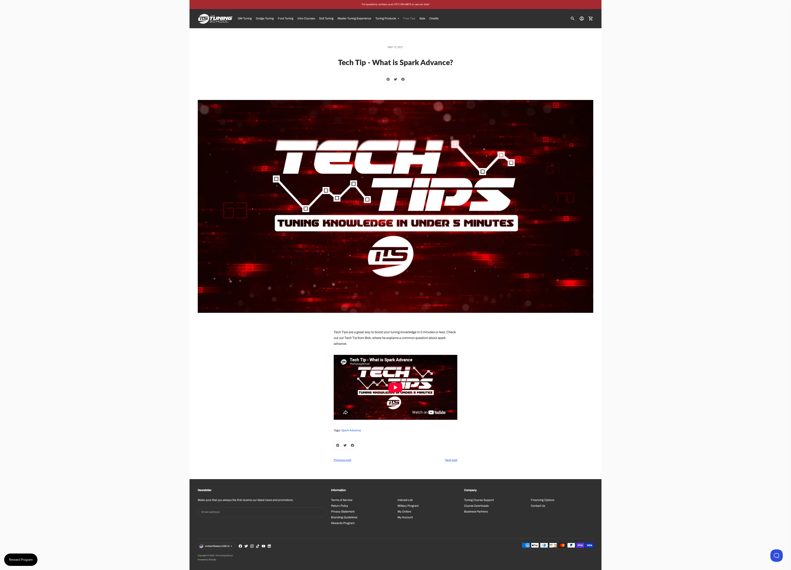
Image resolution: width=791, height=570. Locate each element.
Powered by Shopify (207, 559)
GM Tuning (245, 18)
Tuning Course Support (479, 500)
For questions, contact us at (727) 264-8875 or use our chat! (395, 4)
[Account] (581, 18)
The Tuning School (224, 555)
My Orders (404, 511)
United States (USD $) (217, 546)
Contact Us (538, 505)
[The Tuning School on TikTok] (258, 546)
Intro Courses (306, 18)
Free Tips (409, 18)
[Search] (572, 18)
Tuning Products (385, 18)
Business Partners (476, 511)
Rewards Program (343, 523)
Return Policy (339, 505)
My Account (405, 517)
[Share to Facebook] (403, 79)
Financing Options (542, 500)
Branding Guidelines (344, 517)
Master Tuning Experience (354, 18)
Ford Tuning (285, 18)
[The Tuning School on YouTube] (263, 546)
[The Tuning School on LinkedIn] (269, 546)
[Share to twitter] (395, 79)
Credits (434, 18)
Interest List (405, 500)
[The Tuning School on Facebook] (240, 546)
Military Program (408, 505)
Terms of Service (341, 500)
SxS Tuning (326, 18)
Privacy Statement (343, 511)
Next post (451, 460)
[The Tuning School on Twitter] (246, 546)
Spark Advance (351, 430)
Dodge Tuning (265, 18)
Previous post (342, 460)
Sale (422, 18)
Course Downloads (476, 505)
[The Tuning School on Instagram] (252, 546)
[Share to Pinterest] (388, 79)
